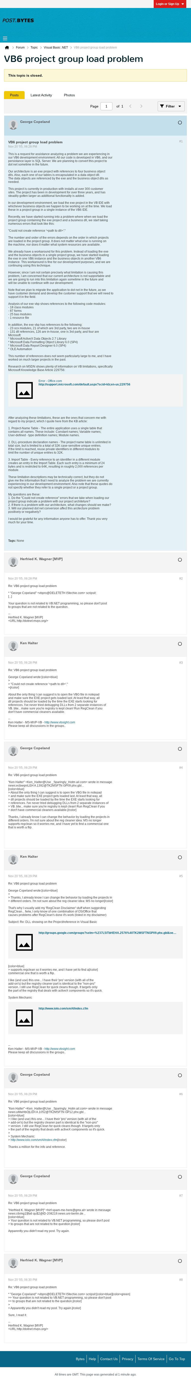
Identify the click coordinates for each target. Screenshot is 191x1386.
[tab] (14, 95)
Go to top (177, 1359)
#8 (181, 1279)
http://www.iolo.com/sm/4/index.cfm (63, 1008)
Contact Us (109, 1359)
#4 (181, 767)
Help (92, 1359)
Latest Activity (41, 95)
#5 (181, 876)
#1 (181, 141)
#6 (181, 1094)
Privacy (127, 1359)
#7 (181, 1195)
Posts (14, 95)
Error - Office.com (50, 381)
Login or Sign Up (167, 4)
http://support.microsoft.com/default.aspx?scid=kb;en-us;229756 (84, 384)
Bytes (80, 1359)
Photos (69, 95)
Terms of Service (151, 1359)
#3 (181, 662)
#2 (181, 578)
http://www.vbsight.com (60, 722)
